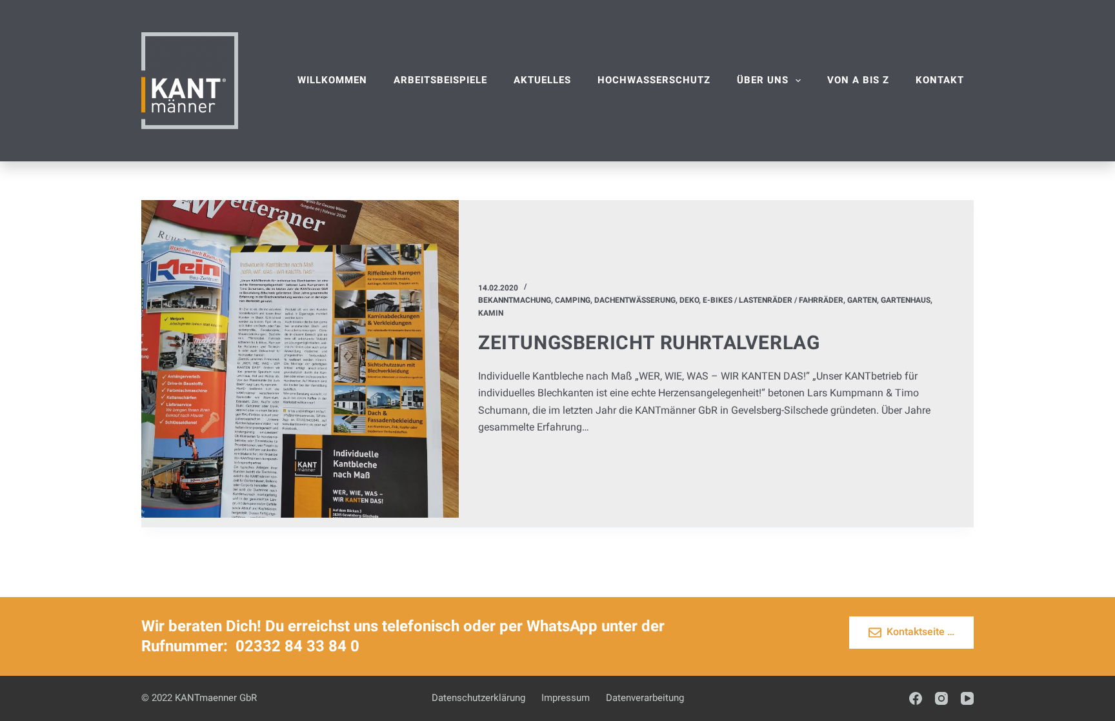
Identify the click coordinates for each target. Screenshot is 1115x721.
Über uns (763, 80)
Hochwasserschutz (654, 80)
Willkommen (332, 80)
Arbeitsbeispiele (440, 80)
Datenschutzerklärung (478, 698)
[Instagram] (941, 698)
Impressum (565, 698)
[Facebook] (915, 698)
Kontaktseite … (920, 631)
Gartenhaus (905, 300)
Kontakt (940, 80)
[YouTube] (967, 698)
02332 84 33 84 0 (297, 646)
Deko (689, 300)
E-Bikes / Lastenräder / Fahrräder (773, 300)
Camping (572, 300)
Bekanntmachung (514, 300)
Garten (862, 300)
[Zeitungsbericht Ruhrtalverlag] (300, 359)
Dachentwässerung (635, 300)
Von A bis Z (858, 80)
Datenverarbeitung (645, 698)
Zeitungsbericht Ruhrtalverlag (648, 342)
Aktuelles (542, 80)
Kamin (490, 313)
